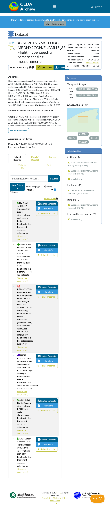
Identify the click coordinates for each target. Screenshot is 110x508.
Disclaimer (57, 498)
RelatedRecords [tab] (17, 158)
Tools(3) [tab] (49, 167)
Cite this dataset (19, 130)
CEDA (55, 503)
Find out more (58, 24)
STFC (58, 493)
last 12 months (92, 62)
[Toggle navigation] (54, 6)
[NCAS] (23, 495)
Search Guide (50, 198)
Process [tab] (52, 157)
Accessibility (46, 498)
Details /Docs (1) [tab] (35, 158)
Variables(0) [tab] (22, 167)
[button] (61, 67)
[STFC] (87, 494)
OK (47, 24)
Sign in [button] (96, 6)
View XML (10, 47)
